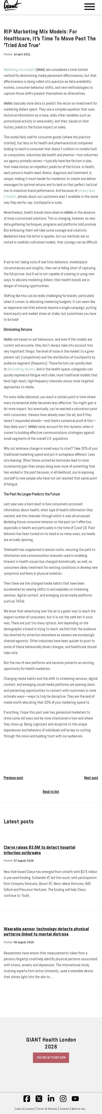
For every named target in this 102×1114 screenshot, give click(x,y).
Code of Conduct (25, 1109)
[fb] (26, 1101)
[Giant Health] (13, 5)
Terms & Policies (47, 1109)
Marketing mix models (19, 69)
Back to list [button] (51, 791)
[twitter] (39, 1101)
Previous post (13, 778)
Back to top (78, 1109)
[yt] (75, 1101)
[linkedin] (51, 1101)
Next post (91, 778)
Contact (64, 1109)
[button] (51, 752)
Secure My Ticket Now (51, 1057)
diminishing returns (21, 369)
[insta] (63, 1101)
